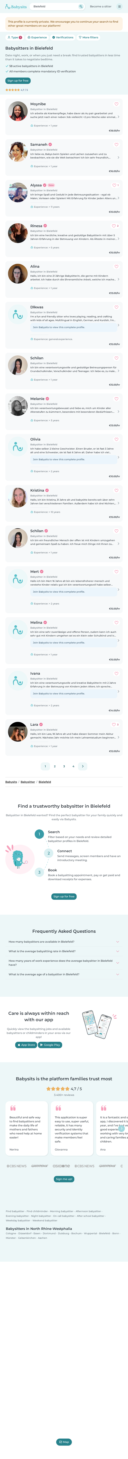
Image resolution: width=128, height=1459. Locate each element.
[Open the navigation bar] (119, 6)
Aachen (42, 1237)
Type (16, 37)
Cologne (11, 1233)
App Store (28, 1044)
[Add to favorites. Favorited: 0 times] (116, 104)
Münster (11, 1237)
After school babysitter (90, 1215)
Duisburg (63, 1233)
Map (66, 1442)
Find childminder (37, 1211)
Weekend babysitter (44, 1220)
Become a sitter (101, 6)
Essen (37, 1233)
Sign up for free (18, 80)
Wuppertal (90, 1233)
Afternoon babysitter (88, 1211)
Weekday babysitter (18, 1220)
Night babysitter (41, 1215)
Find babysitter (15, 1211)
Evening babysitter (17, 1215)
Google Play (51, 1044)
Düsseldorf (24, 1233)
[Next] (82, 766)
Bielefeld (104, 1233)
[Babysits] (16, 6)
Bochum (76, 1233)
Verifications (64, 37)
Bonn (115, 1233)
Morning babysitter (61, 1211)
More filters (90, 37)
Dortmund (49, 1233)
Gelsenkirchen (27, 1237)
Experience (39, 37)
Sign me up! (64, 1179)
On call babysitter (63, 1215)
